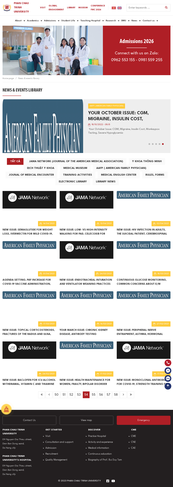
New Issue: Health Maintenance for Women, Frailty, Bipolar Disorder (85, 382)
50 (56, 394)
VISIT (43, 8)
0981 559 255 (150, 60)
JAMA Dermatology (111, 113)
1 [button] (149, 144)
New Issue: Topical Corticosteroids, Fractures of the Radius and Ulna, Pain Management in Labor (29, 332)
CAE (133, 448)
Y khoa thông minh (147, 161)
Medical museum (75, 168)
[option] (86, 126)
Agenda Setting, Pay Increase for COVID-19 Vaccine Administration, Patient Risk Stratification (27, 282)
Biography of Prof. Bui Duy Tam (105, 460)
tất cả (15, 161)
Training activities (77, 175)
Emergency (144, 420)
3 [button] (156, 144)
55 (93, 394)
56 (101, 394)
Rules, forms (154, 175)
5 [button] (163, 144)
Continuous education (100, 454)
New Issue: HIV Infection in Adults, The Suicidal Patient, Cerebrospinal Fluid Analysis (142, 232)
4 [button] (159, 144)
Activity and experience (100, 442)
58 (116, 394)
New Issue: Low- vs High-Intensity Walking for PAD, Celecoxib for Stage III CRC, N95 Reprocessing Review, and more (83, 232)
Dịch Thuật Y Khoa (40, 168)
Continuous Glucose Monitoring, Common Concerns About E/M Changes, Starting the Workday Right (142, 282)
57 (108, 394)
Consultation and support (59, 442)
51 (64, 394)
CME (133, 436)
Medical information (98, 448)
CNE (133, 442)
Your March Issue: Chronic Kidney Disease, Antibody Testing (84, 332)
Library (71, 8)
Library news (105, 181)
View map (86, 420)
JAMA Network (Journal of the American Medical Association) (76, 161)
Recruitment (51, 454)
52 (71, 394)
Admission (50, 448)
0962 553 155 (123, 60)
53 (79, 394)
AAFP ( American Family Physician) (121, 168)
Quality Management (56, 460)
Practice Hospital (97, 436)
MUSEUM (83, 8)
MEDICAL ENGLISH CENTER (118, 175)
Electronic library (73, 181)
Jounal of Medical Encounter (31, 175)
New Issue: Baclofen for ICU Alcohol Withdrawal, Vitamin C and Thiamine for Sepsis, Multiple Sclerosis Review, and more (29, 382)
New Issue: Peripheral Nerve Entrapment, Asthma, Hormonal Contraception (140, 332)
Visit (47, 436)
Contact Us (29, 420)
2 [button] (153, 144)
